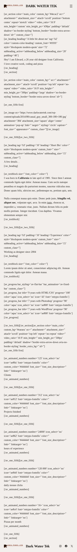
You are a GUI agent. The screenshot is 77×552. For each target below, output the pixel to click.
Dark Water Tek (41, 6)
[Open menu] (71, 6)
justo (49, 202)
